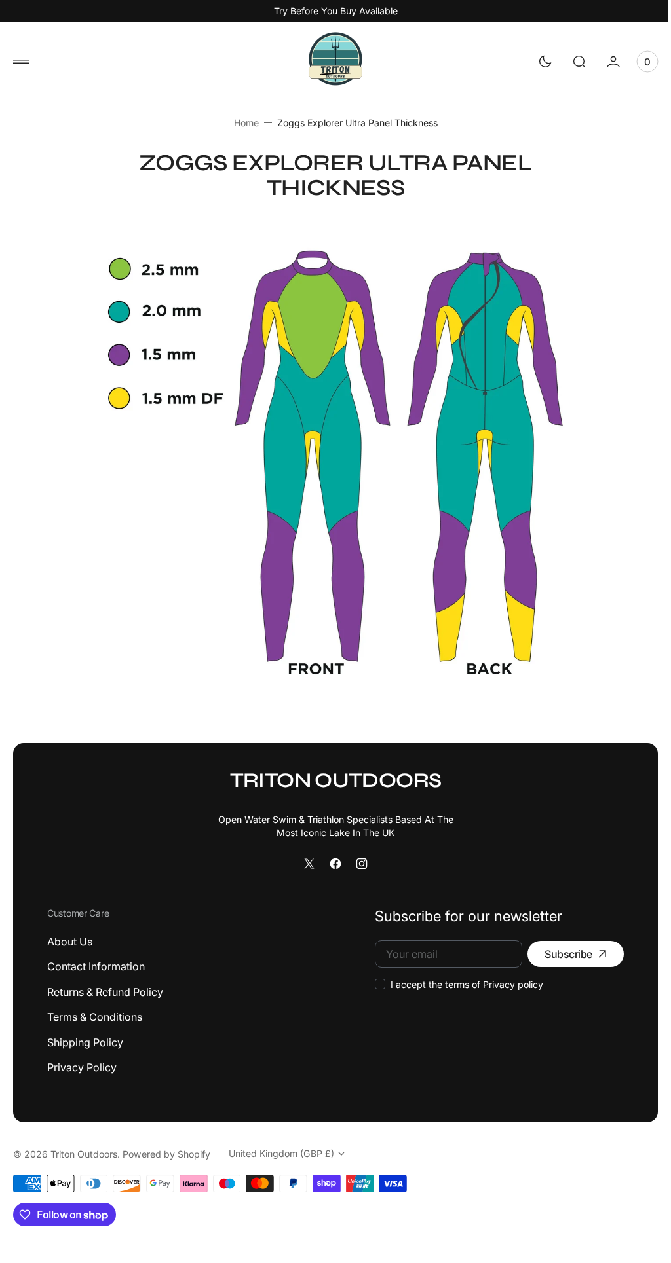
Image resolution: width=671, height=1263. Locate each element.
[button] (21, 61)
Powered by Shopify (166, 1154)
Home (241, 122)
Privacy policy (503, 984)
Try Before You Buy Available (336, 10)
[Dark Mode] (535, 61)
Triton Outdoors (83, 1154)
